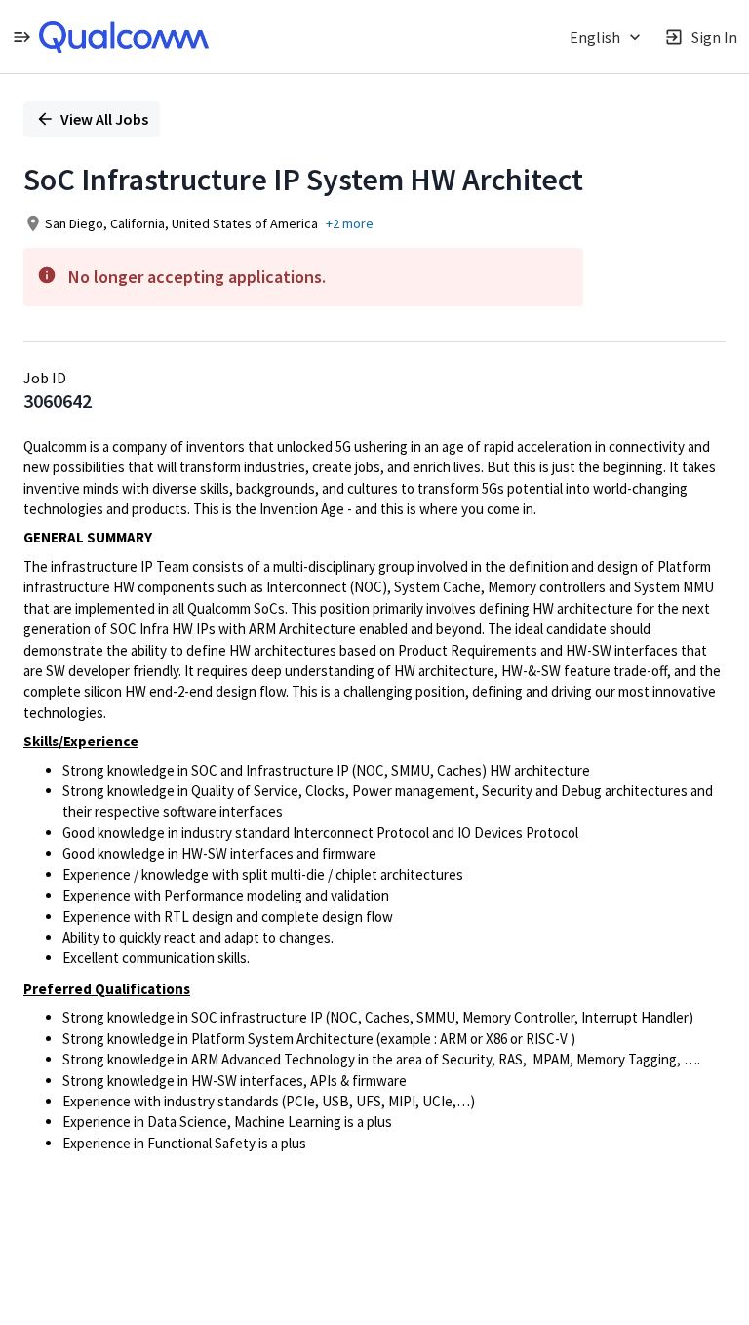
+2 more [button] (350, 223)
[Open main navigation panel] (21, 36)
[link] (124, 37)
